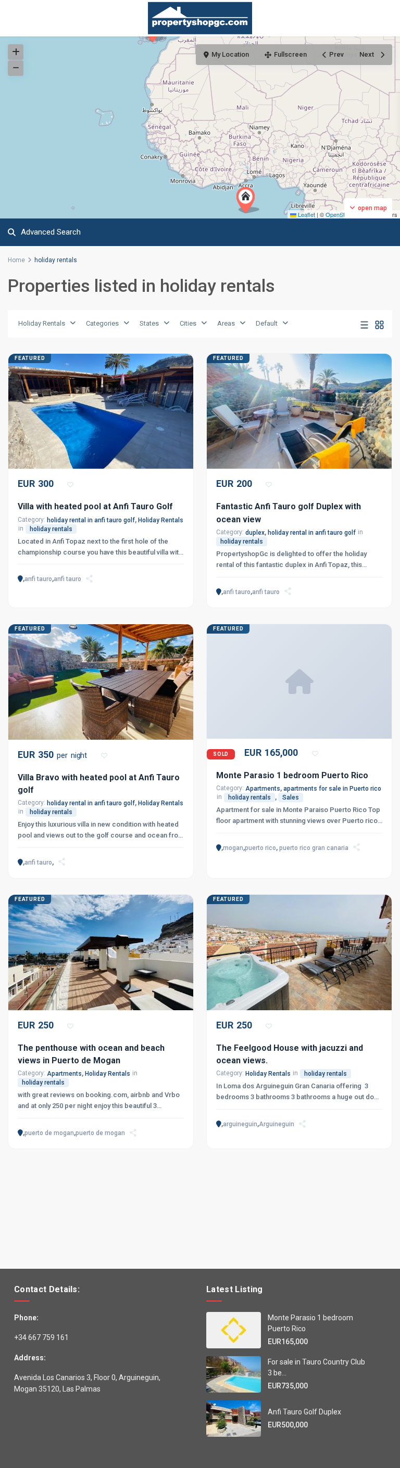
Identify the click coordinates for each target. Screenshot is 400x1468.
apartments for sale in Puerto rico (332, 788)
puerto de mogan (49, 1133)
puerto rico (260, 848)
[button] (247, 200)
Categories (102, 323)
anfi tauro (38, 579)
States (149, 323)
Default (267, 323)
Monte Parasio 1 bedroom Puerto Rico (292, 775)
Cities (188, 323)
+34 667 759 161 (41, 1337)
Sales (290, 797)
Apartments (262, 788)
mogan (233, 848)
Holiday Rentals (41, 323)
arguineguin (240, 1124)
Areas (226, 323)
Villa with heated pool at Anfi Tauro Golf (95, 506)
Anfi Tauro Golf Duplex (304, 1412)
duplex (255, 532)
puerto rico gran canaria (313, 848)
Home (16, 260)
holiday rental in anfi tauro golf (91, 520)
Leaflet (305, 214)
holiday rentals (51, 529)
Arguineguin (276, 1124)
